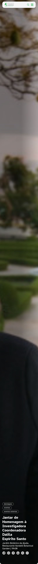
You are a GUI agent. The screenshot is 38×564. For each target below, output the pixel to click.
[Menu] (32, 5)
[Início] (9, 4)
